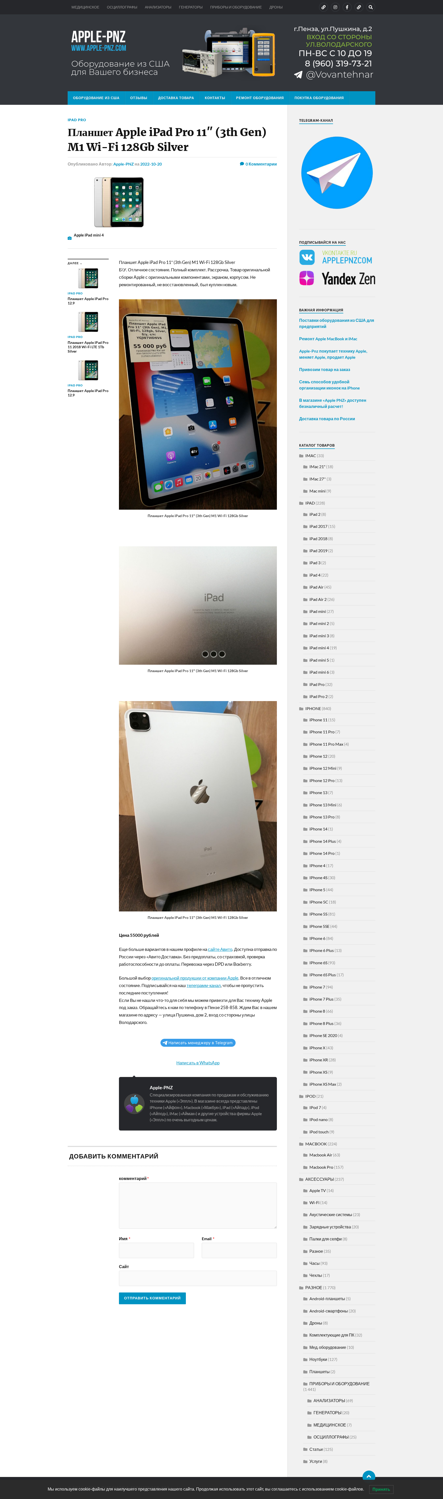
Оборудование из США (96, 98)
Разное (316, 1251)
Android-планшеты (327, 1298)
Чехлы (315, 1275)
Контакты (215, 98)
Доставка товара (176, 98)
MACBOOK (316, 1143)
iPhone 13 (318, 792)
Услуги (315, 1461)
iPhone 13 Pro (322, 816)
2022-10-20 (151, 163)
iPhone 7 (317, 986)
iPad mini (317, 611)
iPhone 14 (318, 828)
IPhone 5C (318, 901)
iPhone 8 (317, 1011)
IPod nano (318, 1119)
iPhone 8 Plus (321, 1023)
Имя (124, 1239)
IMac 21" (317, 466)
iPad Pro (77, 120)
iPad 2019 (318, 550)
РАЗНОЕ (313, 1287)
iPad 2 (314, 514)
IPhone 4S (318, 877)
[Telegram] (359, 7)
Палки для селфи (325, 1238)
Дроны (315, 1322)
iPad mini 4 (319, 647)
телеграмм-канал (204, 985)
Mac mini (317, 490)
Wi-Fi (314, 1202)
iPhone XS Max (322, 1084)
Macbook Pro (321, 1167)
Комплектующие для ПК (331, 1334)
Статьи (316, 1449)
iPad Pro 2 (318, 696)
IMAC (310, 455)
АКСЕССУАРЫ (319, 1179)
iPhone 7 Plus (321, 999)
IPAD (310, 502)
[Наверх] (369, 1477)
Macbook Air (320, 1154)
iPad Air (316, 586)
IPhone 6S (318, 962)
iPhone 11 (318, 719)
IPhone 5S (318, 913)
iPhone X (317, 1047)
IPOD (310, 1096)
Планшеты (319, 1371)
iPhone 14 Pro (322, 853)
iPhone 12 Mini (322, 768)
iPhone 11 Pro (322, 731)
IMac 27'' (317, 478)
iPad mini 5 (319, 660)
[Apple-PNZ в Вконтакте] (323, 7)
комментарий (134, 1178)
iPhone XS (318, 1072)
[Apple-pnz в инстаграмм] (335, 7)
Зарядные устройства (330, 1226)
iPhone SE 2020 (323, 1035)
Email (208, 1239)
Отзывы (138, 98)
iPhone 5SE (319, 926)
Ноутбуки (318, 1359)
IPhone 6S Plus (322, 974)
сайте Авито (220, 949)
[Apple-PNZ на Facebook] (347, 7)
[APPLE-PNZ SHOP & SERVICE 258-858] (221, 53)
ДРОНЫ (276, 7)
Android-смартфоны (328, 1310)
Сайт (124, 1266)
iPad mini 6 (319, 672)
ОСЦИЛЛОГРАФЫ (122, 7)
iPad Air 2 (318, 599)
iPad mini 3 (319, 635)
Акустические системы (330, 1214)
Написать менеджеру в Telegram (200, 1042)
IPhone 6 (317, 938)
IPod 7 (315, 1107)
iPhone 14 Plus (322, 841)
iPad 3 (314, 562)
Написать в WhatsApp (197, 1062)
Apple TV (317, 1190)
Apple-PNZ (123, 163)
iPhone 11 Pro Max (326, 744)
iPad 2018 (318, 538)
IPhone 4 (317, 865)
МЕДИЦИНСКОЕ (85, 7)
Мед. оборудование (327, 1347)
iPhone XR (318, 1059)
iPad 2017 (318, 526)
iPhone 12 (318, 756)
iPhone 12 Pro (322, 780)
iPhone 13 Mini (322, 804)
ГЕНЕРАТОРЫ (191, 7)
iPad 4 (314, 574)
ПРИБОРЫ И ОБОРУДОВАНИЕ (236, 7)
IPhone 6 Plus (321, 950)
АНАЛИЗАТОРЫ (158, 7)
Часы (314, 1263)
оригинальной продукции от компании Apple (195, 978)
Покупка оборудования (319, 98)
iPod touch (319, 1131)
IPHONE (313, 708)
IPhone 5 (317, 889)
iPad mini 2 (319, 623)
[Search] (370, 7)
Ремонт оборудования (260, 98)
